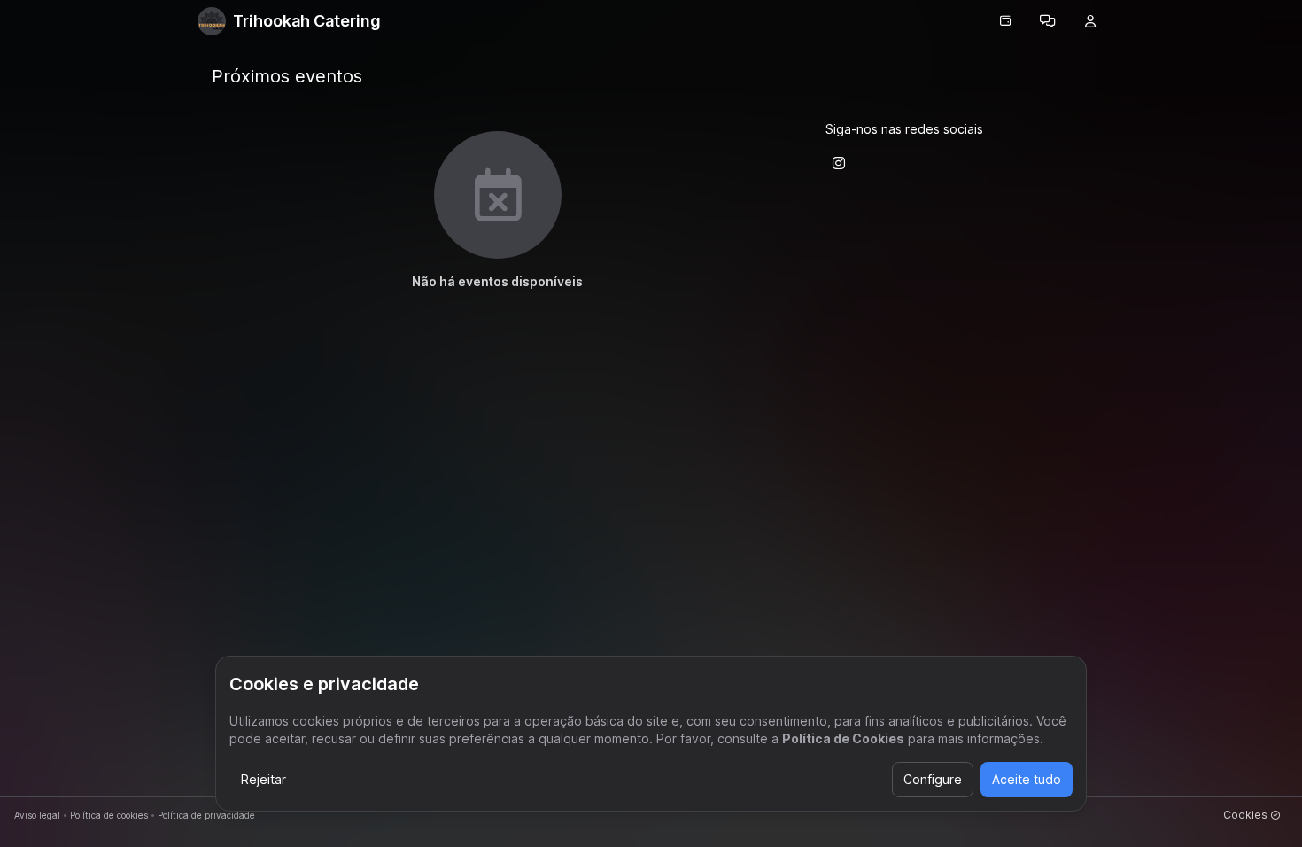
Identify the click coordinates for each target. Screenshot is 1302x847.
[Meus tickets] (1005, 21)
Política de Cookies (843, 738)
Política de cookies (109, 815)
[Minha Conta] (1090, 21)
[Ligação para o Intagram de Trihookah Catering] (838, 163)
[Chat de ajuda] (1048, 21)
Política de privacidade (206, 815)
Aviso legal (37, 815)
